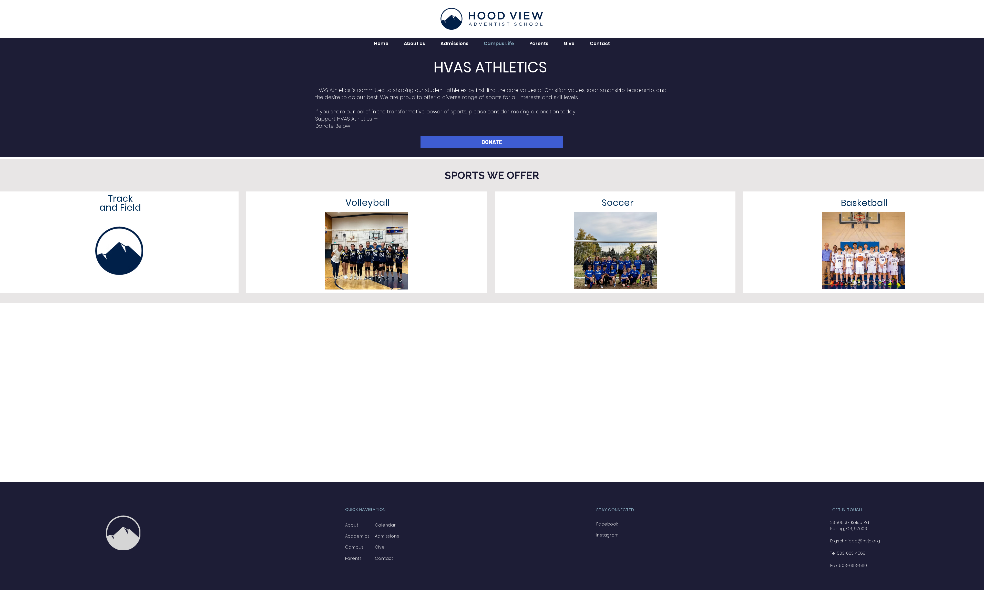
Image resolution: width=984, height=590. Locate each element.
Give (380, 547)
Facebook (607, 524)
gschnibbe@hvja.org (857, 541)
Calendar (385, 525)
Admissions (387, 536)
